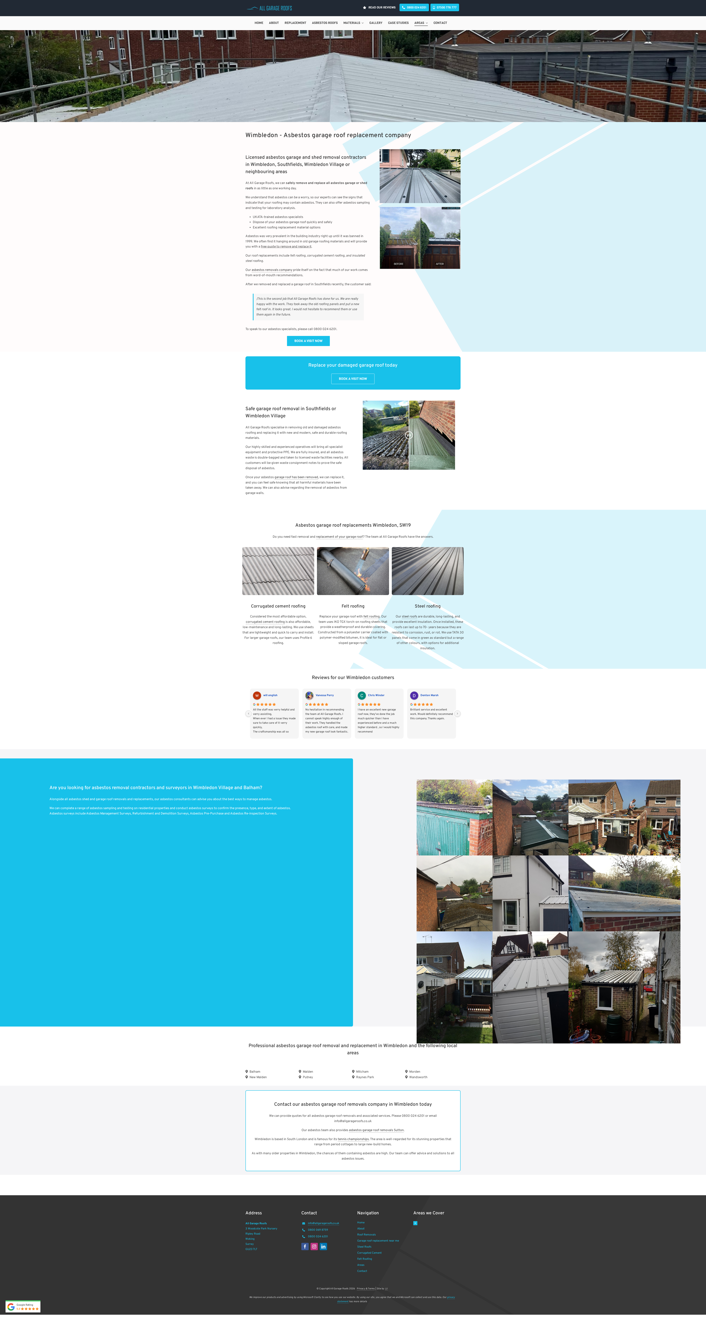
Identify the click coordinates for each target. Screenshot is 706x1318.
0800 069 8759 (318, 1230)
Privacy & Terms (366, 1288)
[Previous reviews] (248, 713)
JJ (386, 1288)
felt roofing (371, 617)
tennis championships (353, 1139)
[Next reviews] (457, 713)
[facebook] (305, 1246)
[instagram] (314, 1246)
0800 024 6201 (318, 1236)
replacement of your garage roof (339, 537)
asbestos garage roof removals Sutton (376, 1130)
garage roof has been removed (296, 477)
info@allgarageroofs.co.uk (323, 1223)
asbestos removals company (272, 270)
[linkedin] (323, 1246)
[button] (437, 1223)
